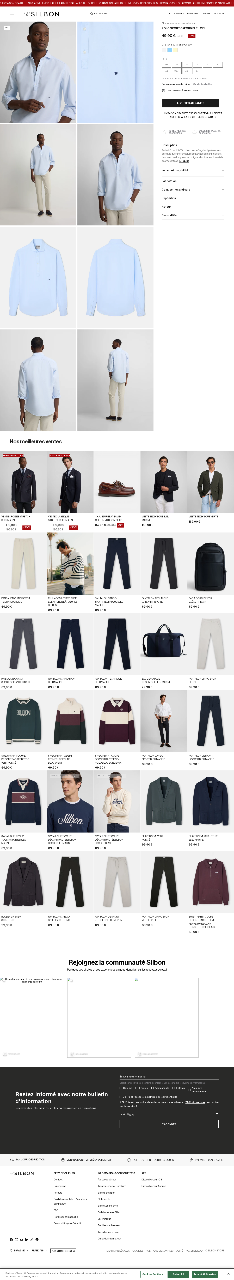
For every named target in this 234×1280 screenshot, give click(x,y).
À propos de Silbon (107, 1180)
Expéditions (60, 1186)
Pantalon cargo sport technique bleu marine (109, 602)
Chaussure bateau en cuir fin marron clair (108, 518)
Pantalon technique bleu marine (108, 681)
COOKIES (137, 1251)
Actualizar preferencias (63, 1251)
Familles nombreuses (109, 1225)
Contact (58, 1180)
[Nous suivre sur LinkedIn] (26, 1239)
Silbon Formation (106, 1193)
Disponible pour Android (153, 1186)
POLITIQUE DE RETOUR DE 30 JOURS (153, 1160)
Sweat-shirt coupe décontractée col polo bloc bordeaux (108, 759)
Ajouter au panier (190, 103)
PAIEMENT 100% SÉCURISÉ (209, 1160)
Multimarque (104, 1219)
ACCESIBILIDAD (194, 1251)
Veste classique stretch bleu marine (61, 518)
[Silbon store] (41, 14)
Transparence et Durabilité (112, 1186)
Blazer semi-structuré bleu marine (203, 838)
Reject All (178, 1274)
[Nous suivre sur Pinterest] (36, 1239)
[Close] (228, 1273)
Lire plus (184, 161)
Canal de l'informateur (109, 1239)
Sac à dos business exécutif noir (200, 600)
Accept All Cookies (205, 1274)
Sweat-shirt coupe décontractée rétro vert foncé (15, 759)
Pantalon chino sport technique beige (15, 600)
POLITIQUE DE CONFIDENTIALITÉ (164, 1251)
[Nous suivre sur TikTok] (31, 1239)
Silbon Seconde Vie (108, 1206)
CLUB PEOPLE (176, 13)
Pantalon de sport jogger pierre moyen (108, 918)
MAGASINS (192, 13)
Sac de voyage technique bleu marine (156, 681)
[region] (117, 1274)
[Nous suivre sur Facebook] (11, 1239)
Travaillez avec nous (108, 1232)
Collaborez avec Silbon (109, 1212)
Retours (58, 1193)
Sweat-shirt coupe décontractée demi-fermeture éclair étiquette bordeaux (202, 922)
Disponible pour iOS (151, 1180)
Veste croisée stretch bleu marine (15, 518)
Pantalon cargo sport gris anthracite (15, 681)
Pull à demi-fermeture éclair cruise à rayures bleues (62, 602)
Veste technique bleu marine (155, 518)
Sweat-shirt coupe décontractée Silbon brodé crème (109, 840)
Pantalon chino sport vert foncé (156, 918)
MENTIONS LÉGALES (118, 1251)
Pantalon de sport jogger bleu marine (201, 758)
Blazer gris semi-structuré (12, 918)
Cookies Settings (152, 1274)
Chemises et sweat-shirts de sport (179, 23)
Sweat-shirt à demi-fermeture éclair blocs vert (60, 759)
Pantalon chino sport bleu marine (62, 681)
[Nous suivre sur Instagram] (16, 1239)
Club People (104, 1199)
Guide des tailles (202, 84)
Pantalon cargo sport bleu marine (153, 758)
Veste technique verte (203, 517)
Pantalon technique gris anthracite (155, 600)
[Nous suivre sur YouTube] (21, 1239)
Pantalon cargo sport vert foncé (59, 918)
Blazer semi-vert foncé (152, 838)
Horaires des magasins (66, 1217)
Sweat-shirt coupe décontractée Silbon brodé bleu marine (62, 840)
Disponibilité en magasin (182, 90)
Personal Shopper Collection (68, 1223)
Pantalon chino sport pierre (203, 681)
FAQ (56, 1210)
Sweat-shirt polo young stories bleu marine (13, 840)
